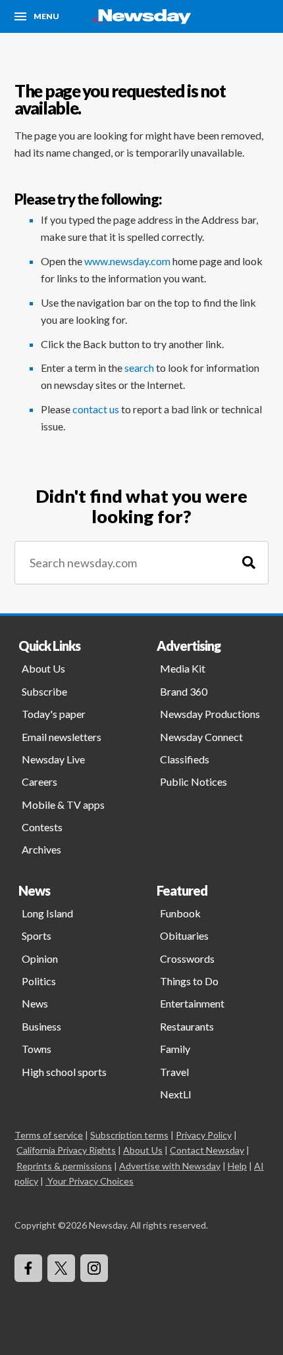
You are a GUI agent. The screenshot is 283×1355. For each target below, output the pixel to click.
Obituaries (184, 935)
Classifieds (184, 759)
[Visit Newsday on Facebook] (28, 1268)
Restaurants (187, 1026)
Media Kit (182, 668)
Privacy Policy (204, 1134)
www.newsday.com (127, 261)
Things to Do (189, 981)
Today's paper (54, 713)
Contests (42, 827)
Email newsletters (61, 736)
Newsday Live (53, 759)
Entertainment (192, 1003)
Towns (36, 1048)
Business (41, 1026)
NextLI (176, 1094)
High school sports (64, 1071)
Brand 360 (183, 691)
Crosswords (187, 958)
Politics (39, 981)
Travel (174, 1071)
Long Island (47, 913)
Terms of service (48, 1134)
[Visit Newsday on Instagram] (94, 1268)
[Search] (249, 563)
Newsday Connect (201, 736)
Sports (36, 935)
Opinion (40, 958)
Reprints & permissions (64, 1165)
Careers (39, 781)
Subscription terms (129, 1134)
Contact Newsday (207, 1150)
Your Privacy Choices (90, 1181)
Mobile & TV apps (63, 804)
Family (175, 1048)
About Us (43, 668)
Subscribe (44, 691)
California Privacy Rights (66, 1150)
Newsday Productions (210, 713)
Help (237, 1165)
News (35, 1003)
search (139, 367)
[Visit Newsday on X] (61, 1268)
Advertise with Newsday (169, 1165)
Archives (41, 849)
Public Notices (193, 781)
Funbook (180, 913)
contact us (95, 409)
